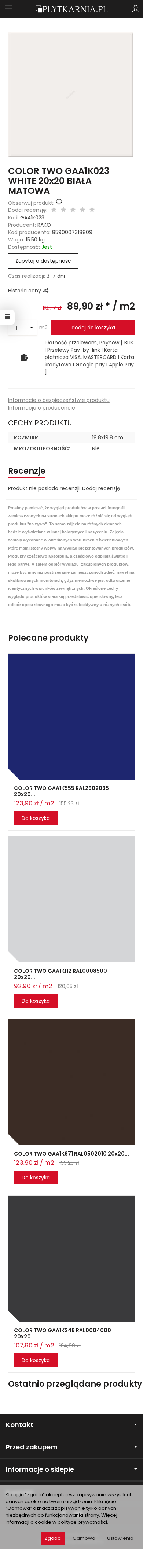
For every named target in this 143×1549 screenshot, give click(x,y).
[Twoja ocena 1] (54, 210)
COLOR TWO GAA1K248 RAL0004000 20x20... (62, 1333)
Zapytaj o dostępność (43, 261)
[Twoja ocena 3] (73, 210)
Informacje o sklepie (40, 1469)
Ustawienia (120, 1538)
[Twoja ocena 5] (92, 210)
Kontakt (19, 1424)
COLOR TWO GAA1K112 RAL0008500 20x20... (60, 974)
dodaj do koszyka (93, 327)
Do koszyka (36, 818)
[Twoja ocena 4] (82, 210)
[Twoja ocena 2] (63, 210)
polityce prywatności (82, 1522)
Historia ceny (25, 290)
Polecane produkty (48, 638)
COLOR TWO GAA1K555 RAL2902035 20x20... (61, 791)
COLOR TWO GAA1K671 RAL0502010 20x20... (71, 1153)
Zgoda (53, 1538)
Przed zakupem (32, 1447)
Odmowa (84, 1538)
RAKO (44, 225)
